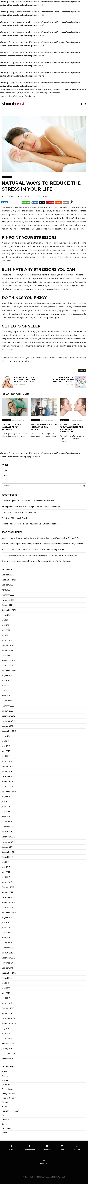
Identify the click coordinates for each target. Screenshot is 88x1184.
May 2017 (6, 872)
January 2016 (7, 953)
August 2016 (7, 917)
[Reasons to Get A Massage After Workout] (15, 407)
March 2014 (7, 1038)
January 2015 (7, 1013)
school (79, 242)
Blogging (6, 1076)
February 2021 (8, 645)
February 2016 (8, 948)
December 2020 (8, 655)
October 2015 (7, 968)
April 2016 (6, 938)
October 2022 (7, 585)
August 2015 (7, 978)
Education (6, 1085)
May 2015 (6, 993)
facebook (11, 1149)
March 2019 (7, 761)
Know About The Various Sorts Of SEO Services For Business (63, 381)
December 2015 (8, 958)
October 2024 (7, 575)
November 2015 (8, 963)
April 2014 (6, 1033)
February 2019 (8, 766)
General (5, 1102)
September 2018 (9, 791)
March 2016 (7, 943)
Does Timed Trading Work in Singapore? (19, 512)
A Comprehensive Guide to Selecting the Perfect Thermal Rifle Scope (31, 506)
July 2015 (5, 983)
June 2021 (6, 625)
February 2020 (8, 706)
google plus (30, 1149)
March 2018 (7, 822)
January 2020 (7, 711)
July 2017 (5, 862)
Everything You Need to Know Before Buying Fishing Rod (52, 555)
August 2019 (7, 736)
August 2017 (7, 857)
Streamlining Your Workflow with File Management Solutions (28, 500)
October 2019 (7, 726)
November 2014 (8, 1023)
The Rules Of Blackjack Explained (16, 518)
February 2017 (8, 887)
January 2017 (7, 892)
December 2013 (8, 1053)
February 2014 (8, 1043)
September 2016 (9, 912)
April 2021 (6, 635)
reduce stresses (30, 289)
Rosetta (5, 549)
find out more (7, 561)
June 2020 (6, 686)
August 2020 (7, 675)
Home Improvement (10, 1111)
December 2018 (8, 776)
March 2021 (7, 640)
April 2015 (6, 998)
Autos (4, 1072)
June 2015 (6, 988)
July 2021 (5, 620)
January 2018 (7, 832)
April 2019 (6, 756)
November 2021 (8, 600)
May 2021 (6, 630)
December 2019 (8, 716)
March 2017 (7, 882)
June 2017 (6, 867)
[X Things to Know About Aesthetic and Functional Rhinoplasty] (73, 407)
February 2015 (8, 1008)
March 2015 (7, 1003)
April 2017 (6, 877)
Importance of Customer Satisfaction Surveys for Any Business (56, 543)
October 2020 (7, 665)
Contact (5, 470)
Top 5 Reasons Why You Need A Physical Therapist (44, 427)
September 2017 (9, 852)
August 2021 (7, 615)
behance (47, 1149)
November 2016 (8, 902)
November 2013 (8, 1059)
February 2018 (8, 827)
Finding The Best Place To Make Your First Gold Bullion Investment (30, 524)
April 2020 (6, 696)
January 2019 (7, 771)
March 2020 (7, 701)
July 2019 (5, 741)
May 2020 (6, 691)
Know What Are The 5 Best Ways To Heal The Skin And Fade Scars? (24, 381)
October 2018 (7, 786)
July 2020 (5, 681)
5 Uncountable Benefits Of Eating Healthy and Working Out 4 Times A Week (48, 538)
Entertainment (8, 1089)
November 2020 (8, 660)
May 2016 (6, 933)
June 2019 (6, 746)
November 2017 (8, 842)
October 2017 (7, 847)
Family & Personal (9, 1094)
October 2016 (7, 907)
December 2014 (8, 1018)
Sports (4, 1124)
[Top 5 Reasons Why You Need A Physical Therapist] (44, 407)
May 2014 (6, 1028)
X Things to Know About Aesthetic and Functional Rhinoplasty (71, 428)
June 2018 (6, 807)
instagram (44, 1163)
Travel (4, 1133)
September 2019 (9, 731)
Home (4, 475)
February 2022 (8, 595)
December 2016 (8, 897)
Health (7, 177)
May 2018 (6, 812)
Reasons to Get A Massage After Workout (11, 427)
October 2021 (7, 605)
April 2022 (6, 590)
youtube (76, 1149)
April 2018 (6, 817)
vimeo (62, 1149)
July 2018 (5, 802)
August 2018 (7, 796)
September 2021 (9, 610)
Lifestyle (5, 1120)
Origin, (75, 310)
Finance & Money (9, 1098)
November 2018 (8, 781)
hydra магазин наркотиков (14, 543)
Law (3, 1115)
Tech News (6, 1128)
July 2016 (5, 923)
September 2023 (9, 580)
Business (6, 1080)
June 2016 (6, 928)
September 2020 (9, 670)
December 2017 (8, 837)
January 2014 (7, 1048)
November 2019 (8, 721)
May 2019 (6, 751)
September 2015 (9, 973)
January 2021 (7, 650)
